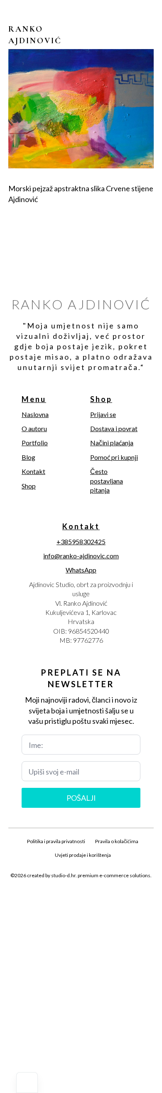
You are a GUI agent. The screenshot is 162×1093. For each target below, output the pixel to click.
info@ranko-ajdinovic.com (81, 556)
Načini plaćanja (111, 443)
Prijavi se (103, 414)
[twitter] (67, 895)
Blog (28, 457)
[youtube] (109, 895)
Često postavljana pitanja (106, 480)
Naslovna (35, 414)
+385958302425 (81, 541)
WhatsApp (81, 570)
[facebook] (53, 895)
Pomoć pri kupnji (114, 457)
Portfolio (35, 443)
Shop (29, 486)
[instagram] (81, 895)
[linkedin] (95, 895)
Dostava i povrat (113, 428)
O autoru (34, 428)
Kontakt (33, 471)
